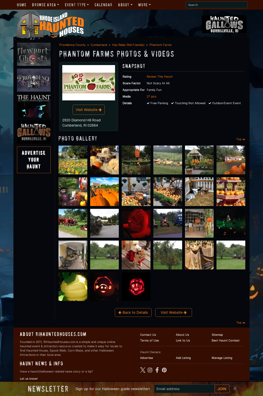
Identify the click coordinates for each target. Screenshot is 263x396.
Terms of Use (149, 340)
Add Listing (183, 358)
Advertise (146, 358)
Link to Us (183, 340)
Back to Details (134, 312)
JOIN (222, 389)
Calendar (103, 4)
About (124, 4)
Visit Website (87, 110)
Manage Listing (222, 358)
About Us (182, 334)
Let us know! (29, 378)
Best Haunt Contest (226, 340)
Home (21, 4)
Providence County (72, 45)
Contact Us (148, 334)
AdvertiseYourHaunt (34, 160)
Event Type (75, 4)
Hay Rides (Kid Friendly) (128, 45)
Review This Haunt (160, 76)
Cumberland (99, 45)
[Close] (235, 388)
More (143, 4)
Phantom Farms (160, 45)
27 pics (151, 96)
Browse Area (44, 4)
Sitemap (217, 334)
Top (239, 139)
